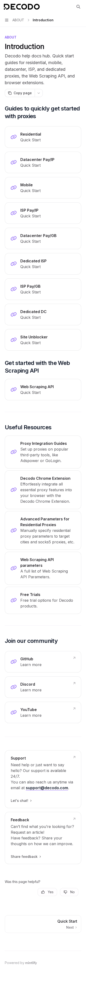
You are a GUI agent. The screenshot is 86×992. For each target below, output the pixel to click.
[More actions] (39, 93)
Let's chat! (19, 801)
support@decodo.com (47, 787)
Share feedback (24, 856)
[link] (43, 137)
